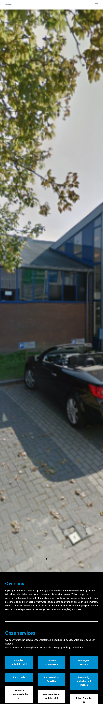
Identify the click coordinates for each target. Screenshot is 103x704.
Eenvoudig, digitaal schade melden (84, 681)
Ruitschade (19, 677)
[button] (46, 559)
